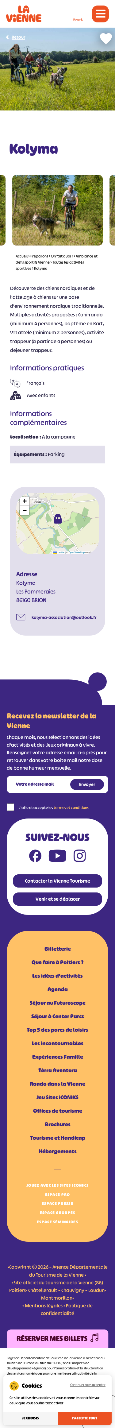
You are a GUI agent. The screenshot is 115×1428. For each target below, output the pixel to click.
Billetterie (57, 949)
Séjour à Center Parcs (57, 1016)
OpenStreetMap (77, 552)
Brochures (58, 1124)
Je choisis (30, 1418)
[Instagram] (80, 857)
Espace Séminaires (57, 1222)
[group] (57, 210)
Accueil (22, 256)
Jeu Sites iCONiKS (57, 1097)
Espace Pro (57, 1194)
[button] (58, 519)
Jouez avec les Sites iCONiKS (57, 1185)
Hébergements (58, 1151)
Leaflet (60, 552)
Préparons (39, 256)
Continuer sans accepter (87, 1385)
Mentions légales (44, 1305)
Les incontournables (57, 1043)
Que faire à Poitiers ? (57, 962)
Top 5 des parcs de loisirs (57, 1030)
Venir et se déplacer (58, 899)
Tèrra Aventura (57, 1070)
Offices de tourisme (57, 1111)
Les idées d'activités (57, 976)
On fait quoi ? (62, 256)
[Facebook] (35, 857)
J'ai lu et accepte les (54, 807)
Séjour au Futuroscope (58, 1003)
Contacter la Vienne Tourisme (57, 880)
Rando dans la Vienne (57, 1084)
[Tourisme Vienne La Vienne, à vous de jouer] (23, 14)
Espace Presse (57, 1203)
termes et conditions (71, 807)
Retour (18, 37)
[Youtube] (57, 857)
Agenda (58, 989)
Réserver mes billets (52, 1338)
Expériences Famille (57, 1057)
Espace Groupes (57, 1212)
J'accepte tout (84, 1418)
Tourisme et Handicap (57, 1138)
